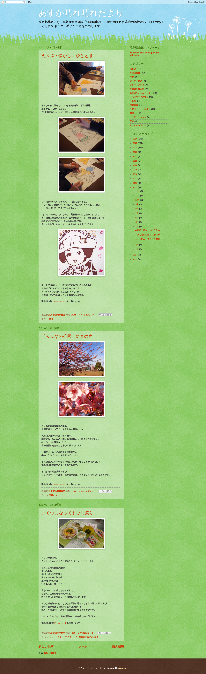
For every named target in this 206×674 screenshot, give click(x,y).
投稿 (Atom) (50, 653)
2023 (135, 152)
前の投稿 (118, 646)
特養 (51, 319)
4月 (137, 222)
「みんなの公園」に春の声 (67, 336)
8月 (137, 209)
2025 (135, 143)
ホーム (82, 646)
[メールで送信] (100, 314)
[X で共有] (105, 314)
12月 (137, 191)
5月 (137, 218)
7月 (137, 213)
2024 (135, 147)
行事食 (133, 101)
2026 (135, 139)
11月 (137, 195)
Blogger (123, 668)
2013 (135, 259)
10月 (137, 200)
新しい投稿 (46, 646)
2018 (135, 174)
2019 (135, 170)
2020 (135, 165)
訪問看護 (134, 105)
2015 (135, 187)
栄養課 (133, 69)
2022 (135, 156)
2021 (135, 161)
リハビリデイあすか (139, 97)
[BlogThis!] (102, 314)
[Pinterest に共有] (110, 314)
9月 (137, 204)
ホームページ (60, 301)
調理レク (134, 113)
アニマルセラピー (138, 125)
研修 (132, 121)
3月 (137, 226)
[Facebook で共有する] (108, 314)
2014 (135, 255)
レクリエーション (138, 117)
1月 (137, 249)
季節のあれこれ (56, 495)
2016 (135, 183)
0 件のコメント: (87, 315)
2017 (135, 178)
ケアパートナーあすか (140, 109)
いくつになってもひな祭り (67, 512)
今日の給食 (135, 73)
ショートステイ (56, 637)
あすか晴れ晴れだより (81, 12)
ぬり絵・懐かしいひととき (67, 55)
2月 (137, 245)
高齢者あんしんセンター (141, 93)
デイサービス (71, 637)
